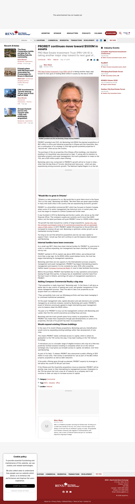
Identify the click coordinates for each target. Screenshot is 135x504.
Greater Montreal (23, 82)
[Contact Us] (106, 40)
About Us (47, 501)
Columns (98, 33)
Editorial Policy (67, 501)
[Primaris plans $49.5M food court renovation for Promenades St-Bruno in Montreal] (10, 72)
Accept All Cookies (20, 486)
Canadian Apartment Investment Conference (113, 52)
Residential (64, 40)
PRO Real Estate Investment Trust (50, 72)
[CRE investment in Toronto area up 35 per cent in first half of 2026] (10, 93)
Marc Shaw (48, 65)
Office (58, 383)
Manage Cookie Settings (20, 491)
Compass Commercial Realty (59, 268)
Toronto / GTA (22, 123)
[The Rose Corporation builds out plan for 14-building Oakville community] (10, 52)
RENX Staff (21, 78)
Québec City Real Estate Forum (113, 89)
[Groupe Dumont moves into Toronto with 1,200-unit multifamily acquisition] (10, 112)
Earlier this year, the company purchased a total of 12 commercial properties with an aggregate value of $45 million (67, 225)
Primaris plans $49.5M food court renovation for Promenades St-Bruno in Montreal (26, 72)
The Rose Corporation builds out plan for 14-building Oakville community (26, 53)
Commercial (53, 40)
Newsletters (72, 33)
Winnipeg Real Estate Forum (112, 72)
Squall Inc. (125, 495)
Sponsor (57, 33)
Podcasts (86, 33)
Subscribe (111, 33)
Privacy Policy (56, 501)
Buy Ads (113, 40)
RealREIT (104, 63)
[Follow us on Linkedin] (102, 40)
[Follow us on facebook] (98, 40)
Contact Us (87, 501)
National (55, 60)
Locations (40, 40)
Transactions (76, 40)
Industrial (52, 383)
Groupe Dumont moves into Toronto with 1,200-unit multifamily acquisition (24, 113)
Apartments (29, 61)
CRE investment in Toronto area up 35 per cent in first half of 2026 (26, 92)
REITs (49, 60)
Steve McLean (22, 59)
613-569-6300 (123, 490)
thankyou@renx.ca (122, 492)
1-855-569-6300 (122, 488)
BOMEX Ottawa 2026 (109, 80)
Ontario (20, 63)
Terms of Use (77, 501)
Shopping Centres (23, 80)
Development (89, 40)
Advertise (45, 33)
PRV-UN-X (68, 72)
